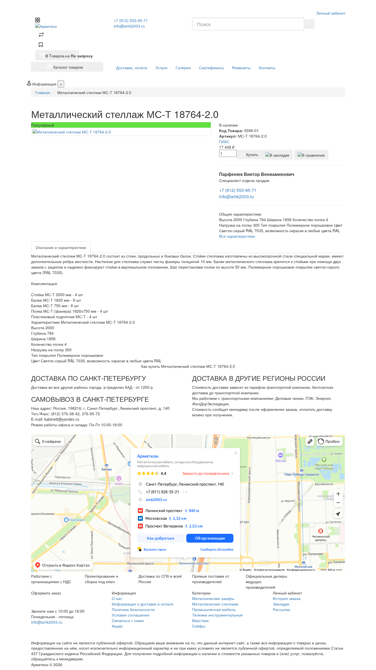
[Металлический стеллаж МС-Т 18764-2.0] (121, 132)
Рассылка (281, 609)
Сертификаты (211, 67)
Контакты (267, 67)
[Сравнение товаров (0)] (41, 35)
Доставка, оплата (131, 67)
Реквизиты (241, 67)
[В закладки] (277, 155)
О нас (117, 598)
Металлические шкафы (213, 598)
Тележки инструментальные (217, 615)
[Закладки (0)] (40, 45)
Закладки (281, 604)
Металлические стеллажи (215, 604)
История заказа (287, 598)
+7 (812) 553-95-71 (131, 20)
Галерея (183, 67)
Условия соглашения (130, 615)
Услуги (161, 67)
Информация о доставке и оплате (142, 604)
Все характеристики (237, 236)
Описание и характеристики (61, 247)
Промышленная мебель (214, 609)
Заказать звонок (51, 629)
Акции (117, 626)
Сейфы (198, 626)
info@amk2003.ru (129, 26)
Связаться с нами (128, 620)
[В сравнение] (311, 155)
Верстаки (200, 620)
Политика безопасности (133, 609)
